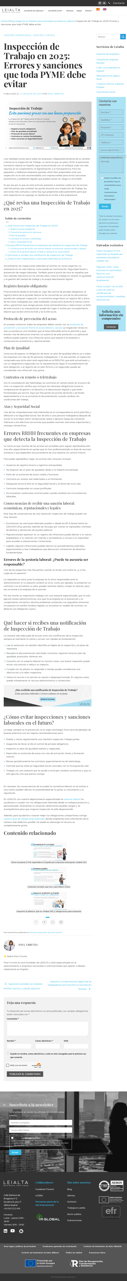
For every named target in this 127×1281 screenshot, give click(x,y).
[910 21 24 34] (109, 3)
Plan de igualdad (18, 235)
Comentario (13, 1018)
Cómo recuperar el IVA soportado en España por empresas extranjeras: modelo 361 (109, 255)
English (105, 11)
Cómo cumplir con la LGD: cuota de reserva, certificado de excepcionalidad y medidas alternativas (110, 293)
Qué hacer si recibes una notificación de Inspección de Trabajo (40, 255)
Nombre (11, 1041)
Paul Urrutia (56, 93)
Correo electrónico (44, 1041)
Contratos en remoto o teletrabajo (25, 238)
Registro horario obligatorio (22, 229)
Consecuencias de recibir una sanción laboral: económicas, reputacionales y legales (48, 248)
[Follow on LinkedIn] (100, 3)
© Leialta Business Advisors (63, 1277)
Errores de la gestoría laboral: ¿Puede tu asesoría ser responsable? (40, 251)
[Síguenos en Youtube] (104, 3)
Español (99, 11)
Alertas (71, 1195)
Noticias (88, 11)
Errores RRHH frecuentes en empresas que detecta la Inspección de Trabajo (47, 245)
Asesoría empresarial (18, 35)
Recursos (70, 11)
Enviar (105, 206)
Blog (11, 21)
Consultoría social (55, 11)
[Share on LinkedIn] (61, 922)
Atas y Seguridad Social (21, 242)
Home (4, 21)
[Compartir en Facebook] (36, 922)
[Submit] (123, 36)
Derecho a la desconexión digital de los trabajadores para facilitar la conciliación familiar (70, 985)
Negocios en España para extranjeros (35, 21)
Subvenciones (74, 1220)
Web (66, 1041)
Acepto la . (41, 1141)
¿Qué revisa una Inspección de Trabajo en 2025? (32, 225)
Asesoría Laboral (65, 21)
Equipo (79, 11)
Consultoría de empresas (33, 11)
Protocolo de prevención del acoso (26, 232)
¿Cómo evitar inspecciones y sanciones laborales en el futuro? (39, 258)
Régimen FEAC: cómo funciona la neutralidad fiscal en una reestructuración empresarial (108, 273)
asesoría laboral (72, 799)
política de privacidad (31, 1138)
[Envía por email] (52, 922)
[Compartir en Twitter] (44, 922)
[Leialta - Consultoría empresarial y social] (11, 11)
